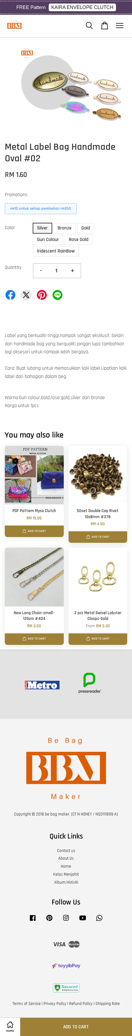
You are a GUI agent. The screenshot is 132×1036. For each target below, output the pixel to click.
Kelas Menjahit (66, 874)
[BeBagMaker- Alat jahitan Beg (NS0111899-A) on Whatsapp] (99, 921)
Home (66, 866)
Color (10, 228)
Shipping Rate (107, 1003)
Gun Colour (48, 240)
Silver (42, 228)
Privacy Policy (55, 1003)
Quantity (13, 267)
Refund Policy (81, 1003)
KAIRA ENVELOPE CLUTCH (82, 7)
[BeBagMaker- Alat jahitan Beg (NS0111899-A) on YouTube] (82, 921)
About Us (66, 858)
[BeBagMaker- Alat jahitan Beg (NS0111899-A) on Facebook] (32, 921)
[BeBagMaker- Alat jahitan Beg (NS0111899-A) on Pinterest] (49, 921)
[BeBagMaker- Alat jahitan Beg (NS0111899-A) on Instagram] (66, 921)
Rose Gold (78, 240)
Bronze (64, 228)
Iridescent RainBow (56, 251)
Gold (85, 228)
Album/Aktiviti (66, 882)
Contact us (66, 850)
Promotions (16, 195)
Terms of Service (26, 1003)
